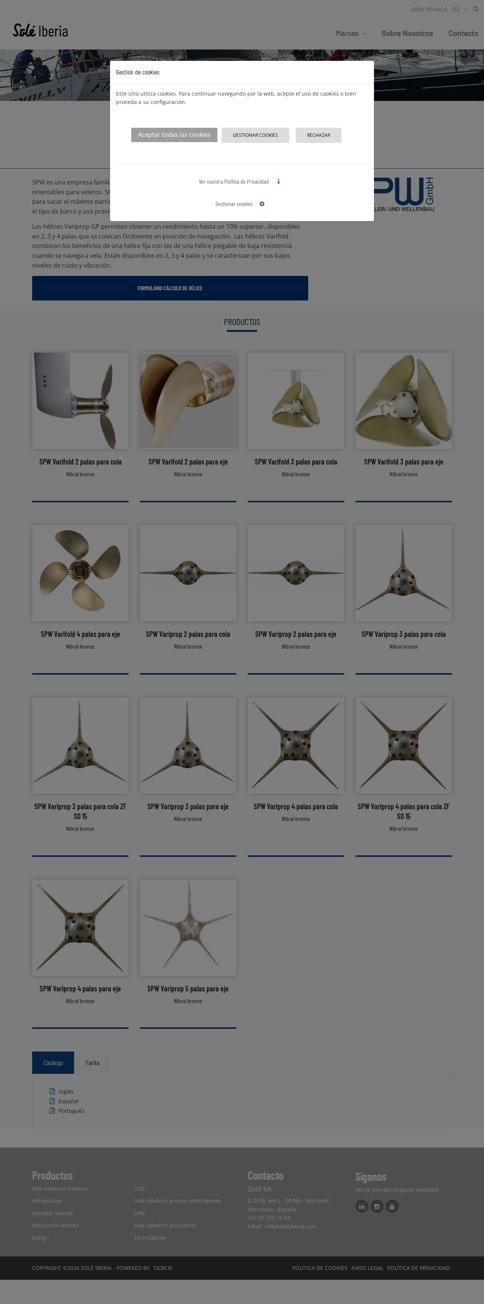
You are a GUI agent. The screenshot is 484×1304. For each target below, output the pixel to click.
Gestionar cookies (255, 135)
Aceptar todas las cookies (174, 134)
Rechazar (318, 135)
